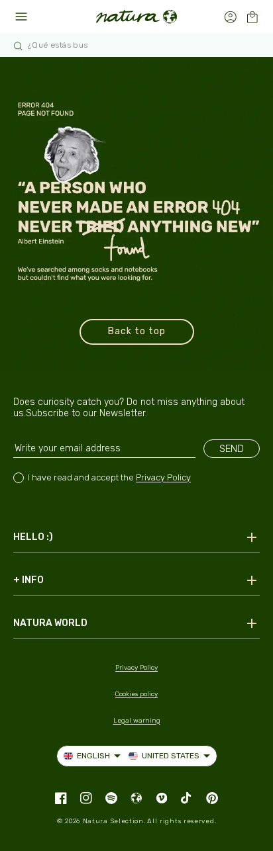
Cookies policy (136, 694)
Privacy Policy (163, 477)
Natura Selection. (114, 821)
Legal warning (136, 721)
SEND (231, 449)
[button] (252, 17)
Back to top (137, 331)
